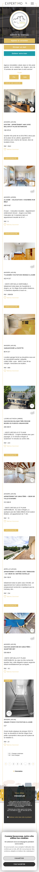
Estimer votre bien (19, 53)
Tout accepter (19, 864)
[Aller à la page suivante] (33, 763)
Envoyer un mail (19, 47)
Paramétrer (19, 858)
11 (29, 764)
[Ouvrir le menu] (32, 3)
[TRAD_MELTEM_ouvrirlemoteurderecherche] (26, 3)
